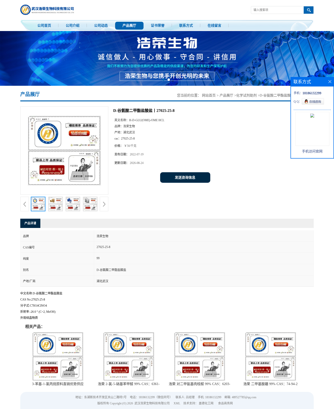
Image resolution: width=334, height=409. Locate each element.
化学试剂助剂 (246, 95)
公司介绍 (72, 25)
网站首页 (209, 95)
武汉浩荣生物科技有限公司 (152, 403)
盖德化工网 (206, 403)
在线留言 (214, 25)
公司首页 (44, 25)
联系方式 (186, 25)
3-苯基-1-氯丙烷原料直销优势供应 (58, 384)
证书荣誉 (158, 25)
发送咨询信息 (185, 177)
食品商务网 (225, 403)
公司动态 (101, 25)
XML (177, 403)
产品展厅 (129, 25)
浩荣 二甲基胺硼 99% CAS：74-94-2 (270, 384)
